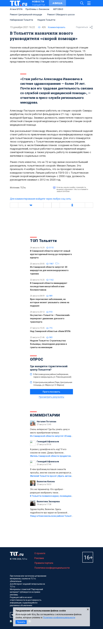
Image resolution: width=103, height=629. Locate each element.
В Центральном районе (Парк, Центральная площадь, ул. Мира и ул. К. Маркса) (52, 383)
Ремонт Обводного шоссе (61, 14)
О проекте (39, 553)
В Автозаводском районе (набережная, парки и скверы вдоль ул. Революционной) (52, 375)
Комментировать (56, 27)
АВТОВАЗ (58, 9)
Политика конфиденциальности (52, 567)
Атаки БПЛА (16, 9)
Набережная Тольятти (21, 20)
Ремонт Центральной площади (26, 14)
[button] (31, 205)
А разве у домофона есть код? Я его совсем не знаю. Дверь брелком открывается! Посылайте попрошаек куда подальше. (51, 451)
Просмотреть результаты (51, 397)
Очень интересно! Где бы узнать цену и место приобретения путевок (49, 431)
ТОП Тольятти (43, 241)
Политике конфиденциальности (59, 617)
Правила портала (43, 563)
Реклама (39, 558)
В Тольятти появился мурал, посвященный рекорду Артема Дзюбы (65, 496)
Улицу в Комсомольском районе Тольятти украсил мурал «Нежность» (66, 516)
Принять (21, 622)
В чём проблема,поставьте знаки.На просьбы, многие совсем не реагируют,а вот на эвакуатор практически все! (50, 471)
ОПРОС (36, 359)
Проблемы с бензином (37, 9)
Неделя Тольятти (46, 20)
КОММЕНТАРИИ (45, 415)
